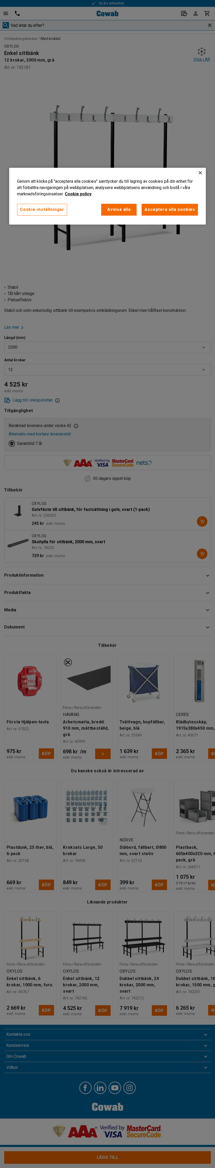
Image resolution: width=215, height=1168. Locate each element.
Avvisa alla (119, 209)
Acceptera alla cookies (169, 209)
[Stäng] (200, 173)
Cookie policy (78, 193)
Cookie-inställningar (42, 209)
